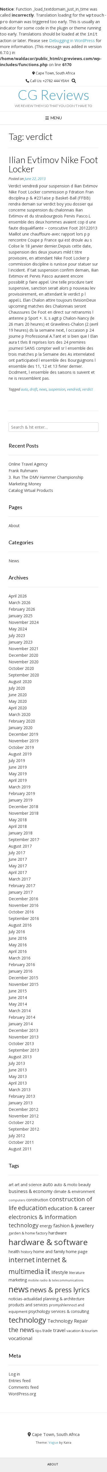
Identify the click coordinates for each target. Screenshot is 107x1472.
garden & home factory (28, 1233)
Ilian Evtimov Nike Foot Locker (53, 164)
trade (47, 1330)
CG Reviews (53, 95)
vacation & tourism (82, 1330)
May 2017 (18, 865)
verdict (87, 389)
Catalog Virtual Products (31, 490)
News (14, 560)
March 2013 (20, 1089)
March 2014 (20, 1010)
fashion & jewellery (73, 1225)
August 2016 (20, 925)
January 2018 (21, 833)
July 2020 (17, 688)
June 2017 (18, 859)
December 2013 (23, 1030)
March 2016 (20, 958)
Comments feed (24, 1387)
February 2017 (22, 885)
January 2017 (21, 892)
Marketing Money (25, 483)
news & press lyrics (60, 1289)
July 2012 (17, 1135)
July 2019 (17, 760)
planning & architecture (63, 1298)
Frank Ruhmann (23, 470)
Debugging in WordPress (72, 40)
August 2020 (20, 681)
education (32, 1208)
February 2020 (22, 721)
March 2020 (20, 714)
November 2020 (24, 661)
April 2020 (18, 708)
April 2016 (18, 951)
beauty (84, 1184)
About (14, 525)
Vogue (53, 1442)
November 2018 (24, 813)
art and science (28, 1184)
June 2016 (18, 938)
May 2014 (18, 1004)
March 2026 (20, 602)
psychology (39, 1311)
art (11, 1184)
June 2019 (18, 767)
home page (77, 1251)
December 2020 (23, 655)
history (26, 1251)
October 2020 (21, 668)
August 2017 (20, 846)
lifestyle (59, 1272)
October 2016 (21, 912)
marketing (18, 1280)
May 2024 (18, 629)
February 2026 (22, 609)
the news (21, 1330)
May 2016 (18, 944)
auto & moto (65, 1184)
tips (38, 1330)
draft (33, 389)
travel (59, 1330)
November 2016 (24, 905)
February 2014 (22, 1017)
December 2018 (23, 806)
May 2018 (18, 819)
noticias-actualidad (25, 1298)
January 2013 (21, 1102)
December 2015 (23, 977)
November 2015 (24, 984)
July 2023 (17, 635)
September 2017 (24, 839)
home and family (49, 1251)
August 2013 (20, 1056)
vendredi (73, 389)
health (14, 1251)
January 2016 (21, 971)
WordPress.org (22, 1393)
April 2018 (18, 826)
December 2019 (23, 734)
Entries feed (20, 1380)
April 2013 (18, 1083)
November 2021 (24, 648)
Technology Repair (67, 1321)
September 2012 (24, 1129)
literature (77, 1272)
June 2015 (18, 991)
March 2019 (20, 787)
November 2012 (24, 1116)
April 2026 (18, 596)
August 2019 (20, 754)
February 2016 (22, 964)
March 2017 (20, 879)
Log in (14, 1374)
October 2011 (21, 1142)
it (47, 1270)
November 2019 (24, 740)
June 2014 (18, 997)
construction (37, 1199)
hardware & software (48, 1241)
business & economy (31, 1191)
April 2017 (18, 872)
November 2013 (24, 1037)
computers (17, 1200)
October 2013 (21, 1043)
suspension (57, 389)
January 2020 (21, 727)
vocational (21, 1338)
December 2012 (23, 1109)
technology (27, 1320)
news (43, 389)
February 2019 (22, 793)
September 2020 (24, 675)
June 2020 (18, 694)
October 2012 (21, 1122)
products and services (28, 1304)
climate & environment (74, 1191)
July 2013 (17, 1063)
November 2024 (24, 622)
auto (24, 389)
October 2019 (21, 747)
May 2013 (18, 1076)
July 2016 (17, 931)
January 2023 (21, 642)
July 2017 (17, 852)
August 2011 (20, 1149)
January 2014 (21, 1023)
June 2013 (18, 1070)
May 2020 (18, 701)
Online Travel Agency (28, 464)
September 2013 (24, 1050)
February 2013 (22, 1096)
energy (46, 1225)
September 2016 (24, 918)
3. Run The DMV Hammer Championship (46, 477)
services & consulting (70, 1311)
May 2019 (18, 773)
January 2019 (21, 800)
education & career (71, 1208)
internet (22, 1259)
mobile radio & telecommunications (55, 1280)
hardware (58, 1233)
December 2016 (23, 898)
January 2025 (21, 615)
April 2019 (18, 780)
